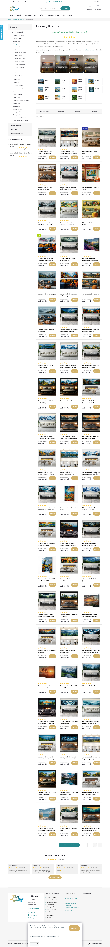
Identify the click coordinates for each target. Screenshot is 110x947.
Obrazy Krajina (17, 44)
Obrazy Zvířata (16, 79)
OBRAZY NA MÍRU (16, 125)
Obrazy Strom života (18, 35)
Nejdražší (77, 111)
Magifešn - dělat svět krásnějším (70, 904)
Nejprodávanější (44, 111)
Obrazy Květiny (18, 70)
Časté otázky (50, 904)
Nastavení (35, 944)
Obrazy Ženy (16, 82)
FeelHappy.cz (33, 915)
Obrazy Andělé (17, 112)
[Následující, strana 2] (95, 845)
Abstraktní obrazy (17, 38)
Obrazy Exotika (18, 73)
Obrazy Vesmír (17, 92)
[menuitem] (16, 15)
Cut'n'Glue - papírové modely (71, 900)
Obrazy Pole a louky (20, 64)
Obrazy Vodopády (19, 67)
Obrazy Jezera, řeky (19, 61)
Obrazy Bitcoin (17, 106)
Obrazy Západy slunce (20, 52)
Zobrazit (52, 157)
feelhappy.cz (33, 918)
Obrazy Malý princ (17, 109)
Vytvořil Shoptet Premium (96, 943)
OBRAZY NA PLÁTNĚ (17, 32)
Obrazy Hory (18, 47)
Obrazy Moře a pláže (20, 58)
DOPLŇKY (14, 129)
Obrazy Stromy (18, 55)
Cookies (49, 911)
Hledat (65, 8)
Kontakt (49, 917)
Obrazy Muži (16, 115)
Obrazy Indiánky (19, 88)
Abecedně (94, 111)
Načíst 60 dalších (68, 845)
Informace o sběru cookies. (37, 936)
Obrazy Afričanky (19, 85)
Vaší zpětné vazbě (89, 50)
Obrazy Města (16, 41)
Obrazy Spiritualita (17, 94)
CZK (98, 2)
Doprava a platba (12, 2)
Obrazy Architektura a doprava (21, 100)
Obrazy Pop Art (17, 103)
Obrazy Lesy (18, 50)
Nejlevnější (61, 111)
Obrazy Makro (18, 76)
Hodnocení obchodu (23, 2)
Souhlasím (74, 928)
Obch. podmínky (51, 907)
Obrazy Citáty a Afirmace (19, 118)
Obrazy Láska (16, 97)
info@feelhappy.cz (34, 908)
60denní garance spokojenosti (51, 914)
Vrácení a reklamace (52, 902)
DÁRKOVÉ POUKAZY (17, 134)
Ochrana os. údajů (51, 909)
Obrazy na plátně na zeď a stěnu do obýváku (72, 909)
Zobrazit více (55, 877)
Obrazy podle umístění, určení (20, 120)
